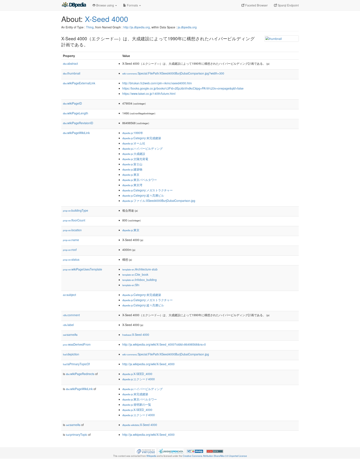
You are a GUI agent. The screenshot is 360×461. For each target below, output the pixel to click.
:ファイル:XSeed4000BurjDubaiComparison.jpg (158, 200)
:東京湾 (132, 185)
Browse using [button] (105, 5)
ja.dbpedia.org (187, 27)
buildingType (75, 210)
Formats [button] (132, 5)
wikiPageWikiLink (76, 133)
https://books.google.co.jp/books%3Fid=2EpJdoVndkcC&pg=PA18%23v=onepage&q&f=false (183, 88)
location (72, 230)
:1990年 (132, 133)
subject (69, 295)
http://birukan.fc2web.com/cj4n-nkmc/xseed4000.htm (157, 83)
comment (71, 315)
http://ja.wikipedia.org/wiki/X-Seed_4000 (148, 364)
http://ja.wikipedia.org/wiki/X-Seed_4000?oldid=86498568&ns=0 (164, 344)
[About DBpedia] (73, 5)
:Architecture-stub (140, 269)
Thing (90, 27)
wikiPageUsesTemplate (82, 269)
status (71, 259)
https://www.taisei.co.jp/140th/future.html (148, 93)
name (71, 240)
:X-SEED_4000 (137, 374)
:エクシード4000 (138, 379)
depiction (71, 354)
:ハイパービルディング (142, 148)
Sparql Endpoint (288, 5)
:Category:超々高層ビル (143, 195)
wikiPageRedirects (80, 374)
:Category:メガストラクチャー (147, 190)
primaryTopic (76, 434)
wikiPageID (72, 103)
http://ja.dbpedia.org (136, 27)
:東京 (130, 174)
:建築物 (132, 169)
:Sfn (130, 285)
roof (70, 250)
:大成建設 (133, 154)
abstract (70, 63)
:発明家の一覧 (136, 404)
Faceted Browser (256, 5)
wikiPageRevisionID (78, 123)
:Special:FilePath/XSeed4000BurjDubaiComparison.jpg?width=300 (173, 73)
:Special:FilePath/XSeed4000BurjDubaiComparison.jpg (165, 354)
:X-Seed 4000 (135, 334)
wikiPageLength (75, 113)
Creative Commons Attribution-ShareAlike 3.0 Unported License (215, 455)
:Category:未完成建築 (141, 138)
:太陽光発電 (135, 159)
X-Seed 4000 (106, 18)
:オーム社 (133, 143)
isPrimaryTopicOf (76, 364)
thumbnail (71, 73)
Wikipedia (151, 455)
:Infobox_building (139, 280)
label (68, 325)
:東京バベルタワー (139, 180)
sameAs (70, 334)
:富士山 (132, 164)
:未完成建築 (135, 394)
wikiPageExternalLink (79, 83)
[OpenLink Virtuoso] (145, 450)
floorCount (74, 220)
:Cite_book (135, 274)
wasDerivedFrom (77, 344)
